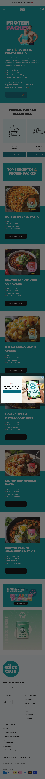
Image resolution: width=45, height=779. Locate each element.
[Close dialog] (42, 377)
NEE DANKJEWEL (12, 395)
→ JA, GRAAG (12, 391)
